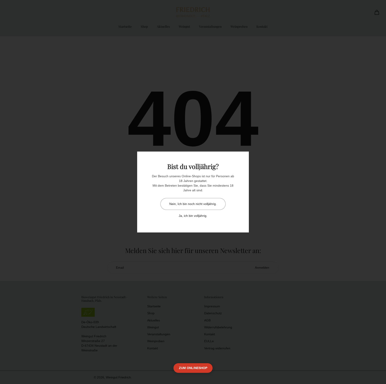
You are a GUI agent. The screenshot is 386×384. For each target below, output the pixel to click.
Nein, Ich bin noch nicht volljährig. (193, 204)
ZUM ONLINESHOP (193, 368)
